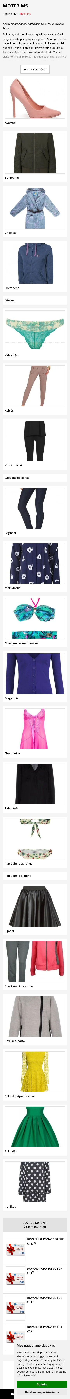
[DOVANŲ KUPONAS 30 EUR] (15, 1308)
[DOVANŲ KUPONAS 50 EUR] (15, 1278)
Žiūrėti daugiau (35, 1227)
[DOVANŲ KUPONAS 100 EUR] (15, 1249)
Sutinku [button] (42, 1384)
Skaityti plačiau (35, 69)
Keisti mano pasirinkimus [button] (42, 1392)
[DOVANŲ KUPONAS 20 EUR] (15, 1337)
